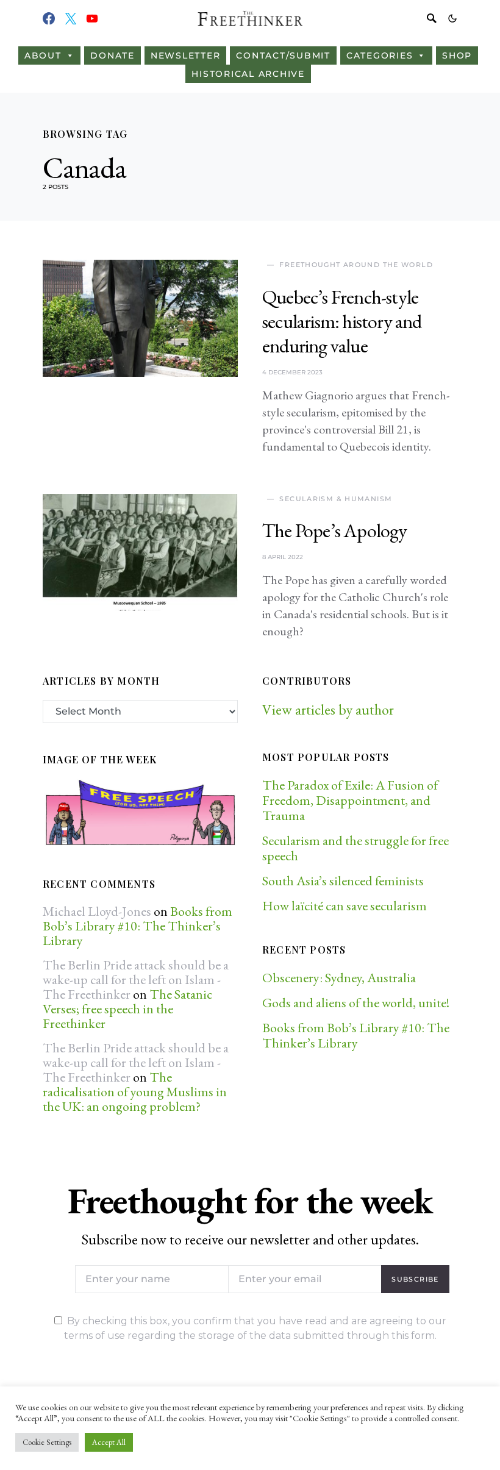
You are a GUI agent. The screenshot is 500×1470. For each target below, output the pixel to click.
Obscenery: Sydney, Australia (339, 978)
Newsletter (186, 55)
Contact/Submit (283, 55)
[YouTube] (92, 18)
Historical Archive (248, 73)
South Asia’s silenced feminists (343, 881)
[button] (452, 18)
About (43, 55)
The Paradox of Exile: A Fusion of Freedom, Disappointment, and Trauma (350, 800)
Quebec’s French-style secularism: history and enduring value (342, 321)
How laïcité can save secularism (344, 906)
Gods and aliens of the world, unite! (357, 1003)
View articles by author (328, 709)
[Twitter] (71, 18)
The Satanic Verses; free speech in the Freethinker (127, 1008)
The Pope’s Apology (334, 530)
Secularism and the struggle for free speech (355, 848)
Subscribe (414, 1279)
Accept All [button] (109, 1442)
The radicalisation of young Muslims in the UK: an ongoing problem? (135, 1091)
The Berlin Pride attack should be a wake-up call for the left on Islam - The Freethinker (136, 979)
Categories (379, 55)
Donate (112, 55)
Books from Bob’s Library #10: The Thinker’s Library (137, 925)
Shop (457, 55)
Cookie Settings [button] (47, 1442)
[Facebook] (49, 18)
